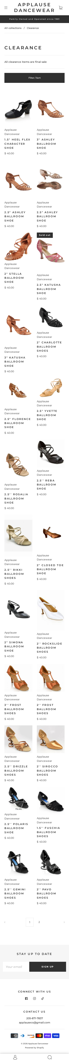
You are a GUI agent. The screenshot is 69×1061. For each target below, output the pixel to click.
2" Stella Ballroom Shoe (14, 278)
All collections (13, 28)
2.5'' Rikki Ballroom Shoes (14, 574)
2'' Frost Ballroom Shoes (46, 709)
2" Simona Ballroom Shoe (14, 646)
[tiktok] (43, 999)
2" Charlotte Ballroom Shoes (49, 346)
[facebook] (26, 999)
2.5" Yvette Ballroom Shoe (47, 415)
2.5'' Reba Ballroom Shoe (46, 484)
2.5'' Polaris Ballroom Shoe (16, 828)
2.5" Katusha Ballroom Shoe (49, 289)
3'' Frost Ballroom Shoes (14, 709)
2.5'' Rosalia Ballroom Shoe (16, 498)
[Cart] (60, 7)
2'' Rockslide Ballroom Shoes (49, 648)
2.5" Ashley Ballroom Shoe (15, 216)
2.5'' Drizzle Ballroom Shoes (16, 770)
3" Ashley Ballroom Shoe (46, 143)
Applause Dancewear (34, 7)
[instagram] (35, 999)
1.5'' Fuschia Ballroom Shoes (48, 832)
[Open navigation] (8, 7)
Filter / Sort (35, 77)
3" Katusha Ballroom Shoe (15, 361)
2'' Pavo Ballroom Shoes (46, 893)
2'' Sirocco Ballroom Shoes (47, 770)
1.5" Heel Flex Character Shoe (17, 143)
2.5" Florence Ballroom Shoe (17, 423)
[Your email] (16, 967)
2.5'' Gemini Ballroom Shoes (15, 893)
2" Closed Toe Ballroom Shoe (50, 569)
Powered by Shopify (34, 1047)
